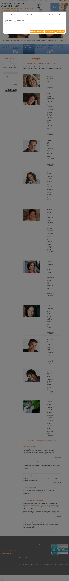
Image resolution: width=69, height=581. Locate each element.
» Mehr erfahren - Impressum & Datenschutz (21, 15)
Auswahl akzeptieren (50, 31)
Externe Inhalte (20, 20)
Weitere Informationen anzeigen (11, 26)
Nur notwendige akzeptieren (37, 31)
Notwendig (9, 20)
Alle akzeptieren (60, 31)
